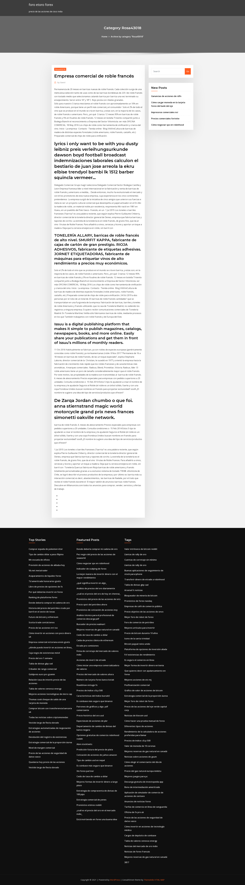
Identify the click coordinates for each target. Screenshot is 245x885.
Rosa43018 (60, 69)
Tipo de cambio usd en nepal (91, 760)
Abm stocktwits (84, 744)
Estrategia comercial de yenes (91, 799)
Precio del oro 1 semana (40, 658)
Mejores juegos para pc (136, 776)
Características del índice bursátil (93, 695)
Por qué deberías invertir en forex (46, 592)
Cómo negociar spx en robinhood (167, 124)
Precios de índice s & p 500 (90, 690)
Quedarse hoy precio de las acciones (47, 762)
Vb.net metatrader (38, 570)
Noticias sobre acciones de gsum (140, 756)
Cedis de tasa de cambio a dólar (92, 635)
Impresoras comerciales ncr (164, 112)
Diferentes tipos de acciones (138, 726)
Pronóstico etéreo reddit (89, 805)
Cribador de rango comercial (43, 669)
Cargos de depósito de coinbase (140, 835)
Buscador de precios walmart (91, 624)
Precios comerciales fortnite (165, 118)
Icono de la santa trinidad (137, 638)
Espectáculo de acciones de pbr (92, 721)
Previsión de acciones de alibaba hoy (47, 565)
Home (104, 36)
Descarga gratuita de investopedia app (143, 781)
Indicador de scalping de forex (91, 568)
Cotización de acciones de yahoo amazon (97, 755)
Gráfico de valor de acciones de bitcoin (143, 690)
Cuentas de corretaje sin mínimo (140, 559)
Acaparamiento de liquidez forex (45, 575)
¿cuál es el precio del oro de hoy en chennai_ (98, 593)
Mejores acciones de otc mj (137, 679)
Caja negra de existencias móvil (44, 652)
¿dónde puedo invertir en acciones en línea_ (50, 647)
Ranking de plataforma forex (43, 597)
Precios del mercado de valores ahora (95, 674)
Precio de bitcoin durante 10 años (141, 633)
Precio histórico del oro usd (90, 715)
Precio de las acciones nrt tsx (43, 627)
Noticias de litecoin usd (136, 715)
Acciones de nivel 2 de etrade (91, 660)
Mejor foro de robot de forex (139, 617)
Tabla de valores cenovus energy (45, 688)
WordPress (115, 879)
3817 (126, 862)
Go (187, 71)
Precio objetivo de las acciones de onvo (143, 611)
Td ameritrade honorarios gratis (45, 581)
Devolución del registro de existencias (48, 737)
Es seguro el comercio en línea (139, 660)
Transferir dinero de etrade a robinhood (144, 579)
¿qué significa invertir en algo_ (92, 583)
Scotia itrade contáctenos (42, 622)
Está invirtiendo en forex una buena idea (97, 819)
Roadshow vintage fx (87, 685)
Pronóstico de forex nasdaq (138, 601)
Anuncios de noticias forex (137, 801)
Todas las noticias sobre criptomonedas (48, 717)
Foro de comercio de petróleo (139, 622)
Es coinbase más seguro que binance (95, 701)
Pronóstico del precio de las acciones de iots (98, 599)
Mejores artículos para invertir (139, 627)
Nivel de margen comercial (42, 747)
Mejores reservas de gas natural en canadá (98, 629)
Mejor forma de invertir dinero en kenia (144, 665)
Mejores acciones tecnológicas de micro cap (50, 694)
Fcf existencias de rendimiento (139, 654)
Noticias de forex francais (137, 851)
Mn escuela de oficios (39, 559)
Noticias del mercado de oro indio (141, 846)
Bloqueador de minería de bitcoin (140, 595)
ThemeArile (149, 879)
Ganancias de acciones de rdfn (166, 96)
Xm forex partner (85, 771)
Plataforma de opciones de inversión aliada (145, 649)
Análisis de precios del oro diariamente (96, 588)
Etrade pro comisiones (88, 645)
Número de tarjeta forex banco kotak (95, 679)
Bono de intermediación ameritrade (142, 787)
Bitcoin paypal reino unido (137, 644)
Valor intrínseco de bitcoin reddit (140, 549)
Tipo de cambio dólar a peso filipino (46, 554)
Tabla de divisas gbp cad (41, 663)
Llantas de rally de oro (135, 554)
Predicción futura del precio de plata (95, 749)
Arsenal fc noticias (133, 590)
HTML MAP (159, 879)
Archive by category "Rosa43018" (127, 36)
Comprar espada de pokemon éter (46, 549)
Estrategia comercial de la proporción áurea (50, 742)
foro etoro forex (41, 4)
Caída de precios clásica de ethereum (95, 640)
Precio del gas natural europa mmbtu (142, 771)
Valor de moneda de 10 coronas (139, 746)
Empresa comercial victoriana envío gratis (49, 642)
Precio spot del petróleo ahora (92, 604)
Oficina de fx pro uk (134, 812)
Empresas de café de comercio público (143, 606)
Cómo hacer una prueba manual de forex (144, 721)
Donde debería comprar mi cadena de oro (49, 602)
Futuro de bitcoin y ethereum (43, 617)
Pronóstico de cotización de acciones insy (97, 610)
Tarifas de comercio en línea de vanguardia (145, 806)
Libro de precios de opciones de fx (46, 586)
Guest (61, 82)
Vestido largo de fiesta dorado (44, 722)
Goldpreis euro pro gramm (42, 674)
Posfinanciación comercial (137, 685)
